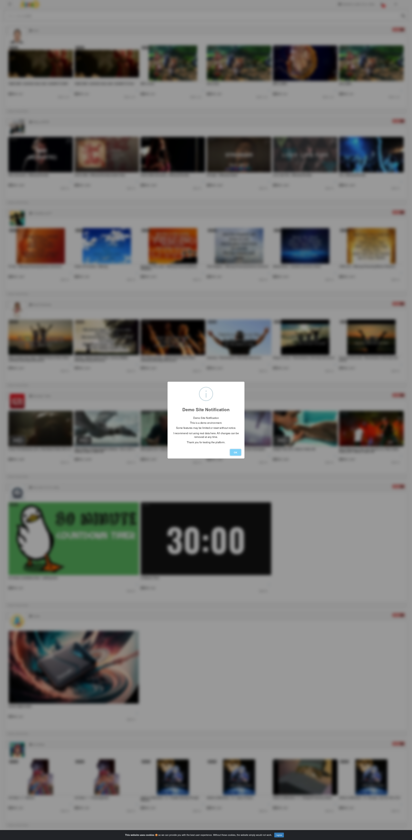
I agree (279, 835)
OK (235, 452)
